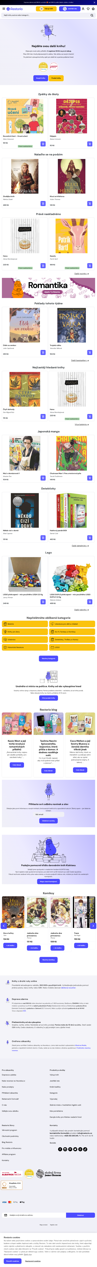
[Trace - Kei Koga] (84, 913)
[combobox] (48, 15)
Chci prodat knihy (48, 698)
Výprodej (53, 1099)
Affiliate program (9, 1154)
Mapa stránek (43, 1225)
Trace (76, 933)
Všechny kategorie (48, 659)
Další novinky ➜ (82, 273)
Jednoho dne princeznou (32, 934)
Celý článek (17, 765)
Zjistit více (28, 1254)
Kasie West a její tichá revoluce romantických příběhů (17, 745)
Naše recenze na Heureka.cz (13, 1081)
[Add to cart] (43, 143)
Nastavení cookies (33, 1261)
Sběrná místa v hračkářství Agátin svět (65, 1105)
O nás (4, 1105)
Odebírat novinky (48, 821)
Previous (4, 926)
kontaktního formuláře (59, 1133)
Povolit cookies (12, 1261)
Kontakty (5, 1160)
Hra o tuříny (8, 933)
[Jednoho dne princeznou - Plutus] (37, 913)
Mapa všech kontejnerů (48, 882)
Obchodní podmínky (10, 1136)
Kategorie (53, 1093)
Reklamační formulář (10, 1099)
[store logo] (14, 9)
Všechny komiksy (48, 960)
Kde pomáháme (56, 1111)
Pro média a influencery (11, 1148)
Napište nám (53, 1225)
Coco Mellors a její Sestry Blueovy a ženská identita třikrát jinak (80, 745)
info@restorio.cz (84, 1133)
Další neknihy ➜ (81, 609)
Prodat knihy (56, 78)
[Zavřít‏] (94, 2)
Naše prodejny (8, 1087)
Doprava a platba (9, 1075)
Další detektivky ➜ (80, 545)
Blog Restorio (7, 1142)
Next (93, 926)
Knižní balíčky (55, 1087)
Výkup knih (54, 1075)
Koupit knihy (40, 78)
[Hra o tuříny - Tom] (13, 913)
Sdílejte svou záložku (10, 1111)
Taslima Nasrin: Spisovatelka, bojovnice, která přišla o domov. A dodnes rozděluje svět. (48, 748)
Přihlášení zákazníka (10, 1093)
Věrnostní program (9, 1130)
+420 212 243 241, (71, 1136)
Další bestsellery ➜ (80, 360)
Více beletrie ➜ (82, 424)
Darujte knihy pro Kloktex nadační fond (65, 1117)
